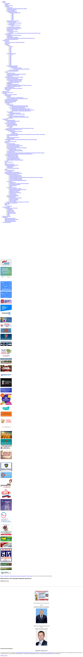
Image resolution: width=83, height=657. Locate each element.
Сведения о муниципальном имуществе (15, 79)
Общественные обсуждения (10, 101)
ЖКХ (6, 204)
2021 (13, 15)
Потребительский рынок (12, 9)
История (6, 4)
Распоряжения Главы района (15, 112)
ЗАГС (8, 136)
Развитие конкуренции (11, 21)
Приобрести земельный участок (15, 81)
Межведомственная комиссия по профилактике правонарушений (19, 153)
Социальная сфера (6, 206)
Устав (8, 103)
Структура (7, 41)
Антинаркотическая (11, 143)
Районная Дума (6, 91)
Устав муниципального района (11, 94)
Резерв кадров (10, 76)
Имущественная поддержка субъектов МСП (13, 173)
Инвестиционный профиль (10, 218)
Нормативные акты (8, 102)
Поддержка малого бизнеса (12, 31)
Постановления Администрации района (17, 107)
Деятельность (5, 119)
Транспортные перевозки (12, 11)
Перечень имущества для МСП (15, 188)
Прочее (10, 186)
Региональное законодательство (15, 176)
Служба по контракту (7, 222)
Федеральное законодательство (15, 175)
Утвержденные (15, 133)
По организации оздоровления (13, 146)
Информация (7, 3)
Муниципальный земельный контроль (12, 172)
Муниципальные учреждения (10, 141)
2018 (10, 56)
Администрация (6, 40)
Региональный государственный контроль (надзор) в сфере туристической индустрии (23, 33)
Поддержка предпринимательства (11, 39)
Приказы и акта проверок (17, 67)
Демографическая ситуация (12, 155)
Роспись (11, 46)
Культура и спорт (10, 211)
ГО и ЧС (6, 160)
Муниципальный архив (9, 87)
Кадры (6, 71)
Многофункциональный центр (13, 137)
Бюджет (8, 45)
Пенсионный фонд (11, 138)
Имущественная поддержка (12, 78)
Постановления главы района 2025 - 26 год (20, 106)
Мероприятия (9, 167)
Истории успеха (12, 193)
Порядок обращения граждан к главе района (13, 88)
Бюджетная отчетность (11, 53)
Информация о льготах (13, 191)
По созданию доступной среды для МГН (15, 150)
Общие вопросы (12, 182)
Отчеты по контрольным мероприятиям (21, 68)
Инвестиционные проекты (10, 220)
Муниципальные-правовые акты (11, 99)
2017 (10, 55)
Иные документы (12, 200)
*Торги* (8, 140)
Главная (4, 1)
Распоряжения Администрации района (17, 113)
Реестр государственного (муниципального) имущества (18, 201)
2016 (13, 13)
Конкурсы (11, 32)
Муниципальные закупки (10, 120)
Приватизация (10, 30)
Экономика (7, 6)
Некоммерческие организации (13, 20)
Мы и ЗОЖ (7, 203)
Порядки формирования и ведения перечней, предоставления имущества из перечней (26, 177)
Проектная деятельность (9, 164)
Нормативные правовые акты (13, 174)
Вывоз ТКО (9, 205)
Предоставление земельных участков (14, 80)
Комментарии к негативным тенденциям (15, 159)
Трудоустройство (8, 34)
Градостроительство (9, 161)
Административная (11, 151)
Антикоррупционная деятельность (11, 165)
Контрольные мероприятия (12, 65)
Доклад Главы (10, 7)
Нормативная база (10, 166)
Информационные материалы (13, 75)
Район (4, 2)
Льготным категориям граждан (13, 82)
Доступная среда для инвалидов (11, 202)
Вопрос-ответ (9, 181)
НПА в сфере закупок (11, 122)
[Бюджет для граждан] (6, 438)
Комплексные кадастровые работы (14, 86)
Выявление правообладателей (13, 84)
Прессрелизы (9, 171)
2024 (13, 18)
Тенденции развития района (12, 156)
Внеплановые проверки (14, 69)
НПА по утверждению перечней (15, 179)
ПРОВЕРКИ (9, 83)
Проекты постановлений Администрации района (19, 116)
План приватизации (13, 194)
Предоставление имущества (14, 184)
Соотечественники (11, 23)
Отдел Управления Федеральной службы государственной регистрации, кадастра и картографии (26, 134)
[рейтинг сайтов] (3, 655)
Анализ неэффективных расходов (13, 158)
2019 (10, 57)
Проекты (9, 96)
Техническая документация (14, 190)
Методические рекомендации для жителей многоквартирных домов (20, 128)
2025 (13, 19)
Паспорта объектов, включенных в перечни (17, 189)
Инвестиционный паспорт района (11, 219)
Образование (9, 209)
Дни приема (7, 43)
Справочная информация (12, 124)
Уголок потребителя (11, 10)
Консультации (10, 126)
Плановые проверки (13, 66)
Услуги (8, 215)
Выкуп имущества (13, 185)
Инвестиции (5, 217)
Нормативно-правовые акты (14, 12)
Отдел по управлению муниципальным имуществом (17, 98)
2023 (13, 17)
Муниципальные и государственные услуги (13, 129)
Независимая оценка (11, 212)
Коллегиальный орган (11, 196)
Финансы (7, 44)
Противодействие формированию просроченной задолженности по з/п (21, 38)
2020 (13, 14)
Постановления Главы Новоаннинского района (18, 105)
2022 (13, 16)
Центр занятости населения (12, 37)
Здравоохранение (10, 210)
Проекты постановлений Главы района (17, 115)
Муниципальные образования (15, 192)
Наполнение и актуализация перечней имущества (19, 183)
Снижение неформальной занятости (14, 35)
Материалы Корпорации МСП (13, 195)
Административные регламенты (15, 131)
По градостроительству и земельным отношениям (16, 147)
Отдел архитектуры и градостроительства (15, 97)
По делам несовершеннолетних (13, 144)
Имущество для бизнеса (11, 187)
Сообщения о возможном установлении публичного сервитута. (19, 85)
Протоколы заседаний (13, 198)
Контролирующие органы (12, 125)
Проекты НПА (10, 114)
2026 (10, 52)
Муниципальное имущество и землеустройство (14, 77)
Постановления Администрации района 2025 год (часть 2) (23, 109)
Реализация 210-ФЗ (11, 130)
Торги (8, 90)
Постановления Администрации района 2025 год (21, 108)
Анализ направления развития (13, 157)
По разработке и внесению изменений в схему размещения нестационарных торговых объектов (25, 152)
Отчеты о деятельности (13, 199)
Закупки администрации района (13, 121)
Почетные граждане (9, 5)
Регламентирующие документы (11, 100)
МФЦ (8, 214)
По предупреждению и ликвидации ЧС (14, 145)
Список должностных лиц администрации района (14, 42)
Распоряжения (10, 111)
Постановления (8, 95)
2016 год (11, 54)
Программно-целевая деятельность (11, 154)
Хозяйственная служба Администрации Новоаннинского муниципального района (21, 139)
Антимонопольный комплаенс (13, 168)
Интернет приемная (6, 216)
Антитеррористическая (11, 148)
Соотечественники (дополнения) (13, 26)
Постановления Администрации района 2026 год (21, 110)
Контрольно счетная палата (8, 92)
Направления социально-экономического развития (17, 8)
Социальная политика (11, 213)
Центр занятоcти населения (12, 135)
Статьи (10, 127)
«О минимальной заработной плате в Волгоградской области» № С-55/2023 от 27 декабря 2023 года (34, 652)
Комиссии (7, 142)
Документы (5, 93)
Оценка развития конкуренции (15, 22)
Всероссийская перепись (10, 170)
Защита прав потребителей (10, 123)
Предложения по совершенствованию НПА (17, 180)
